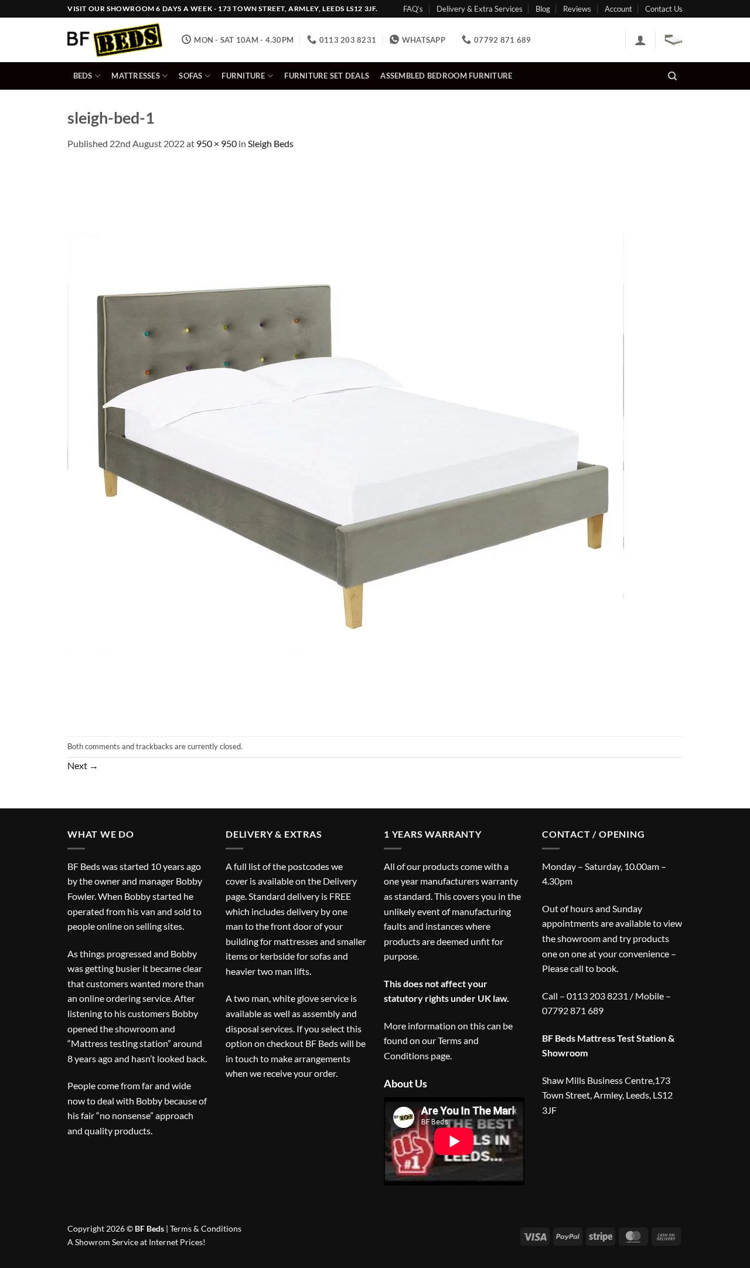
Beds (83, 75)
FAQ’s (413, 8)
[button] (640, 40)
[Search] (672, 76)
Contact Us (664, 8)
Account (618, 8)
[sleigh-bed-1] (345, 442)
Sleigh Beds (271, 143)
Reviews (577, 8)
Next (82, 765)
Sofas (190, 75)
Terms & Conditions (205, 1228)
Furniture (243, 75)
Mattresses (135, 75)
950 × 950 (216, 143)
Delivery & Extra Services (480, 8)
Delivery (340, 880)
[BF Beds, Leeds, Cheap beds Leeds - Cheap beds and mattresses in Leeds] (115, 40)
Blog (543, 8)
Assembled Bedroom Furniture (446, 75)
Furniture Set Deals (326, 75)
